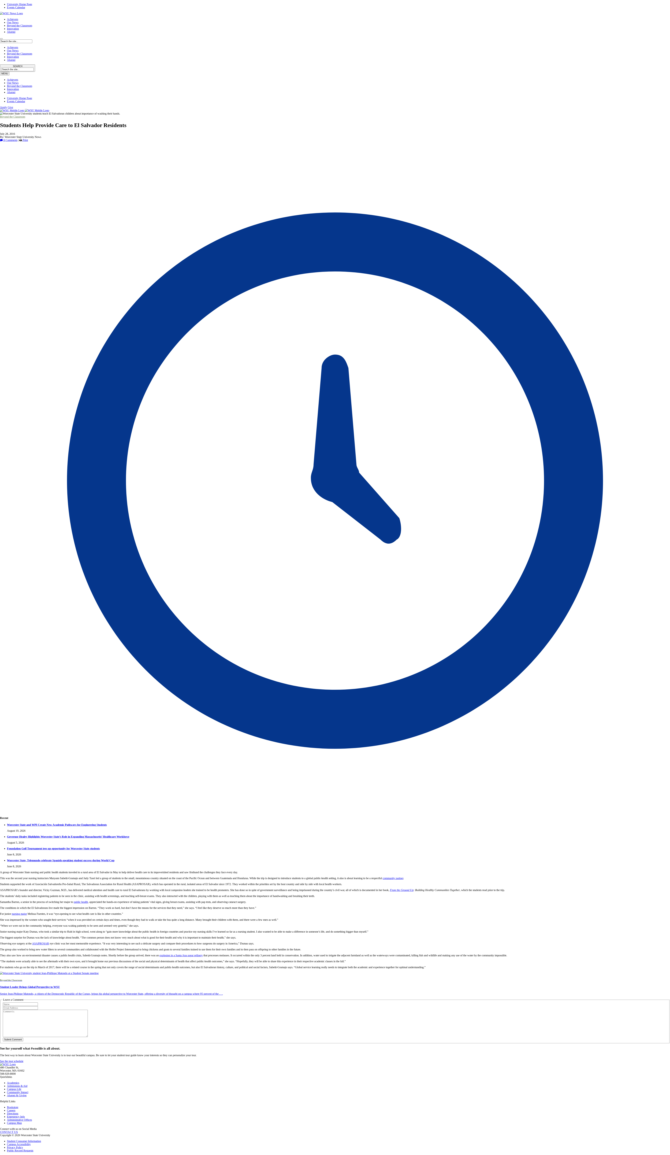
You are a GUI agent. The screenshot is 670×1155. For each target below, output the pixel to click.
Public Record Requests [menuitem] (20, 1150)
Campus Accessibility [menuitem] (19, 1144)
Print (25, 140)
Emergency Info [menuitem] (16, 1116)
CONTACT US (9, 1132)
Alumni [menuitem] (11, 92)
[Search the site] (1, 38)
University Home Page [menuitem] (19, 4)
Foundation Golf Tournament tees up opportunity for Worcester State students (53, 848)
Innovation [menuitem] (13, 89)
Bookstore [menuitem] (12, 1107)
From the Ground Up (402, 890)
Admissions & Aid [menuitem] (17, 1085)
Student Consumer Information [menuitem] (24, 1141)
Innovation (13, 28)
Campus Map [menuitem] (14, 1122)
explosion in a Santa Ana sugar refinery (181, 955)
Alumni (11, 31)
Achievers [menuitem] (12, 79)
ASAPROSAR (40, 943)
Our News (12, 22)
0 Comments (10, 140)
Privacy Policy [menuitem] (15, 1147)
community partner (393, 878)
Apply (3, 107)
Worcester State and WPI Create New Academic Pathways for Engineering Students (57, 824)
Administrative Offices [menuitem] (19, 1119)
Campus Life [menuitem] (14, 1089)
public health (81, 901)
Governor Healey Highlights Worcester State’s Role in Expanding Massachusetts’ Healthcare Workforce (68, 836)
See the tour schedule (11, 1061)
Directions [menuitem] (12, 1113)
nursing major (19, 913)
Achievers (12, 19)
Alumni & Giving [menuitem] (17, 1095)
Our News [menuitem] (12, 82)
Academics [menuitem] (13, 1082)
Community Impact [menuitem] (17, 1092)
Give (10, 107)
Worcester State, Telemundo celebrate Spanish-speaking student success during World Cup (60, 860)
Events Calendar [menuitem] (16, 7)
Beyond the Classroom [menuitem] (19, 85)
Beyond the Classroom (19, 25)
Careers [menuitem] (11, 1110)
